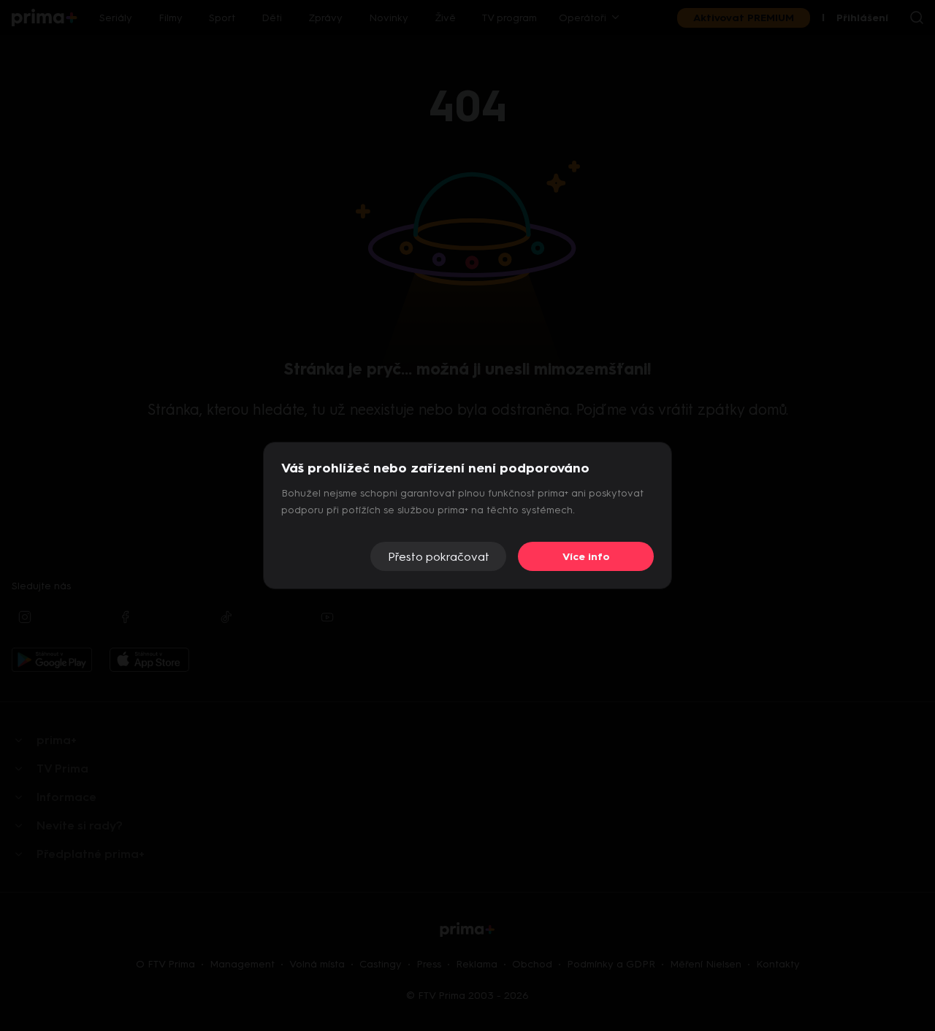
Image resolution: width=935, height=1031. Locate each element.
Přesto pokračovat (438, 557)
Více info (586, 557)
